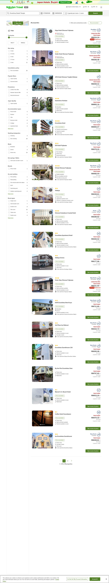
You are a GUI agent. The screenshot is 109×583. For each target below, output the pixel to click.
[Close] (106, 579)
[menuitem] (73, 7)
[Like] (50, 31)
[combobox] (22, 13)
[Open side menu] (101, 7)
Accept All (95, 579)
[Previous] (34, 36)
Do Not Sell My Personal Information (77, 579)
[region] (54, 579)
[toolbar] (52, 13)
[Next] (51, 36)
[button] (14, 7)
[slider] (9, 37)
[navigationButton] (60, 460)
